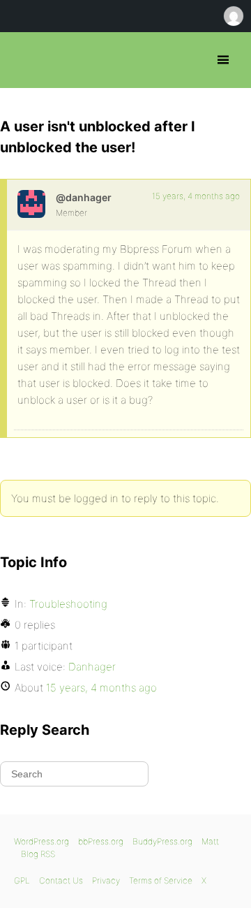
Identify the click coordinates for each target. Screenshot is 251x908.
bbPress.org (22, 60)
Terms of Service (160, 880)
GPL (22, 880)
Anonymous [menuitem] (233, 16)
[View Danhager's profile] (31, 204)
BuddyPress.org (162, 841)
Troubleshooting (68, 603)
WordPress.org (41, 841)
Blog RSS (38, 854)
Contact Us (61, 880)
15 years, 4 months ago (196, 196)
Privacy (106, 880)
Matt (210, 841)
